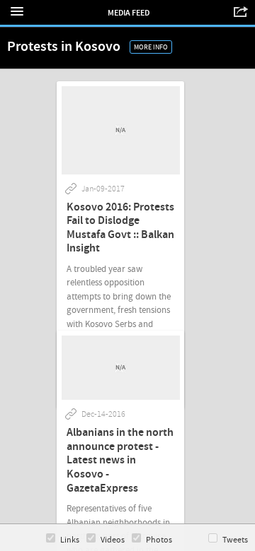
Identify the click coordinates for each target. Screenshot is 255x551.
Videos (113, 540)
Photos (159, 540)
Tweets (235, 540)
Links (69, 540)
